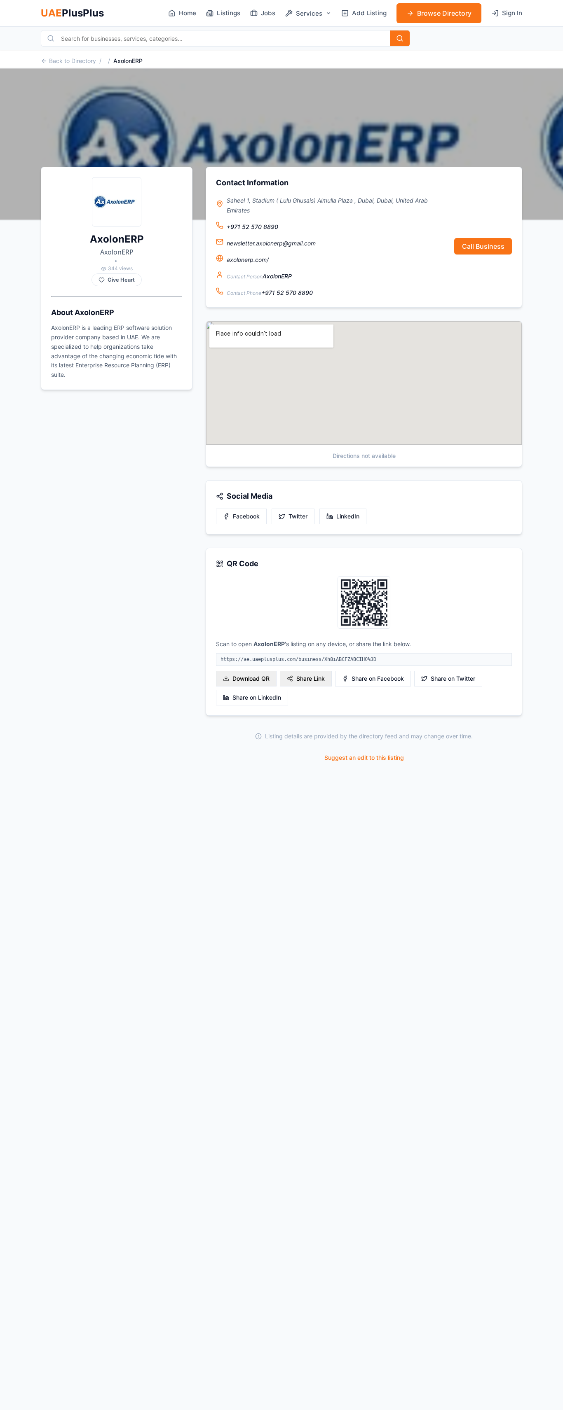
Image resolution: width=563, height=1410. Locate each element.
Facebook (246, 516)
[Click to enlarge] (364, 603)
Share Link (310, 678)
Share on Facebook (378, 678)
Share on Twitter (453, 678)
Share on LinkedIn (256, 697)
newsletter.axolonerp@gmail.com (271, 243)
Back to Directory (72, 60)
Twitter (298, 516)
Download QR (251, 678)
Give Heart (121, 280)
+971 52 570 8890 (252, 226)
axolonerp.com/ (248, 259)
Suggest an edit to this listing (364, 757)
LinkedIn (347, 516)
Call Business (483, 246)
